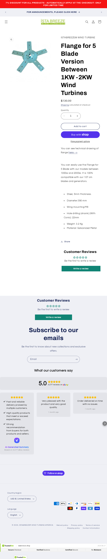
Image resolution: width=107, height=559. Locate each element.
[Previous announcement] (6, 12)
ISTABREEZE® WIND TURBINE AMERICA (36, 525)
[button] (6, 22)
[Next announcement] (101, 12)
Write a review (81, 269)
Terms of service (93, 525)
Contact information (91, 528)
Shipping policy (73, 528)
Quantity (65, 110)
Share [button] (67, 242)
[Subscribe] (76, 359)
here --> (73, 152)
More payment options (80, 141)
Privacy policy (77, 525)
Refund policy (62, 525)
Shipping (65, 105)
